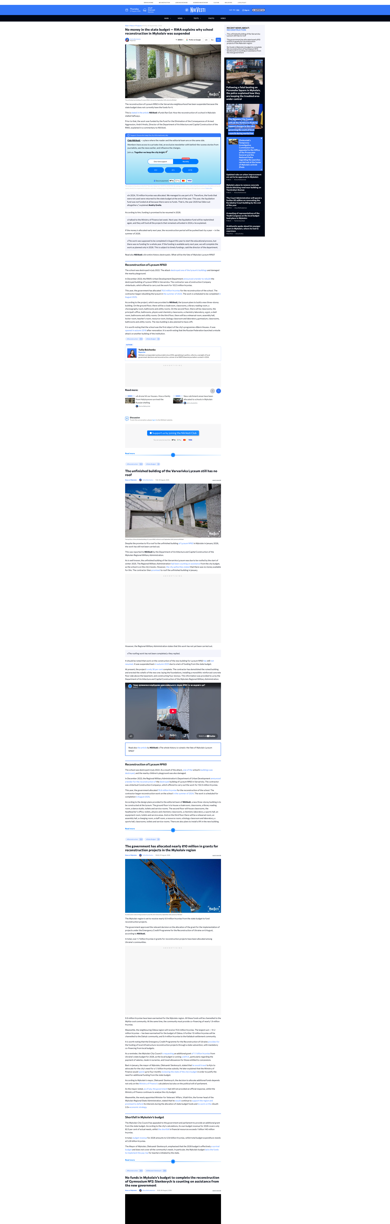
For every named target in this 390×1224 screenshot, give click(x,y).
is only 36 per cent (154, 669)
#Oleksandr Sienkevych (153, 1170)
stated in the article (140, 112)
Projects (138, 26)
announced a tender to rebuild (197, 278)
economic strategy (138, 1107)
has (205, 660)
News (132, 26)
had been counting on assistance (185, 563)
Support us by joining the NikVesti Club (174, 432)
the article (142, 747)
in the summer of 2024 (183, 793)
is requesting (168, 1053)
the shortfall (163, 1129)
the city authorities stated (178, 567)
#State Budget (151, 339)
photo (211, 18)
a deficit (185, 1056)
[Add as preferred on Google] (187, 10)
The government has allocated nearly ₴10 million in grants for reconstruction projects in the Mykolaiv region (243, 41)
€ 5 (173, 170)
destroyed (165, 781)
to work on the (204, 1104)
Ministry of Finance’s (148, 1083)
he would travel (199, 1065)
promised (155, 570)
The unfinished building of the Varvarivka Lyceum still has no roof (243, 35)
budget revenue (140, 1138)
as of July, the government (155, 1089)
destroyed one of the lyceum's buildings (189, 270)
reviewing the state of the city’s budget (179, 1071)
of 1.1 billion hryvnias (201, 1053)
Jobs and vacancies (182, 2)
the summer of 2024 (172, 294)
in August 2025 (143, 796)
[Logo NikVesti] (198, 10)
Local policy (242, 2)
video (223, 18)
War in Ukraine (148, 2)
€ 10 (190, 170)
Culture (216, 2)
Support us (259, 10)
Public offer (208, 188)
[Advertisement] (173, 377)
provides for (213, 1041)
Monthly (186, 161)
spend (141, 1071)
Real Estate (228, 2)
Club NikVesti (134, 140)
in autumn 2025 (162, 664)
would (178, 1100)
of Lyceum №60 (186, 543)
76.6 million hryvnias (170, 290)
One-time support (160, 161)
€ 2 (155, 170)
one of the (187, 770)
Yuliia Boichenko (135, 39)
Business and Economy (200, 2)
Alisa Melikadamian (148, 1190)
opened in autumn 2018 (135, 330)
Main (127, 26)
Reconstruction (164, 2)
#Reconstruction (132, 339)
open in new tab (216, 480)
